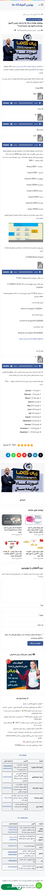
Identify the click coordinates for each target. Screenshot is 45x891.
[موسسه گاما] (22, 478)
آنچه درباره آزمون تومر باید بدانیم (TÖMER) (28, 745)
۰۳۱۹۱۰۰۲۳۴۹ (13, 837)
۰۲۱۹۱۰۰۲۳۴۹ (8, 798)
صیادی (39, 30)
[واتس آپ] (13, 455)
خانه (39, 14)
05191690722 (12, 846)
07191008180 (7, 766)
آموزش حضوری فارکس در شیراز (32, 704)
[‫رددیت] (19, 455)
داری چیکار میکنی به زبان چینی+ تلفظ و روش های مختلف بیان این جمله (35, 529)
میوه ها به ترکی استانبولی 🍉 (32, 742)
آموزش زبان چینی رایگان (30, 14)
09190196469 (7, 807)
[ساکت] (11, 103)
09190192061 (12, 855)
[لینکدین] (35, 455)
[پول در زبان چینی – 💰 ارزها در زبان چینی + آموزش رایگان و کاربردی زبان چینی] (12, 543)
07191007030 (7, 788)
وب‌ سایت (40, 625)
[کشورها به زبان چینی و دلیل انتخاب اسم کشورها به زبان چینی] (12, 519)
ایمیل (41, 615)
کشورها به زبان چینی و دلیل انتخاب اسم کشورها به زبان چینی (13, 529)
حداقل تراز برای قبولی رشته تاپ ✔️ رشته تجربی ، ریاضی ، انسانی (22, 707)
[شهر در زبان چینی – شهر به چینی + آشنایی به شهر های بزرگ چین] (33, 543)
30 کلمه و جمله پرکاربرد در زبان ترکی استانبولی (27, 729)
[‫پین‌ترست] (24, 455)
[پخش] (40, 103)
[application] (22, 103)
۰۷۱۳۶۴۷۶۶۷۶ (7, 768)
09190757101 (13, 830)
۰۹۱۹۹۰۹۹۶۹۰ (13, 840)
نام (41, 605)
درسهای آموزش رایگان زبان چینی (26, 66)
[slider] (6, 103)
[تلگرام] (8, 455)
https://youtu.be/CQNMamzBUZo (31, 339)
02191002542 (12, 827)
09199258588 (12, 867)
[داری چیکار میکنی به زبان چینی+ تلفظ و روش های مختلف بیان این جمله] (33, 519)
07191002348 (7, 777)
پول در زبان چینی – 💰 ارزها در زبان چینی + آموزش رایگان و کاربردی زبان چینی (12, 553)
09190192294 (12, 832)
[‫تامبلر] (29, 455)
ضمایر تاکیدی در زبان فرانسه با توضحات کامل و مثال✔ (25, 732)
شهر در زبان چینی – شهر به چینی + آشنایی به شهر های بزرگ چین (34, 553)
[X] (40, 455)
